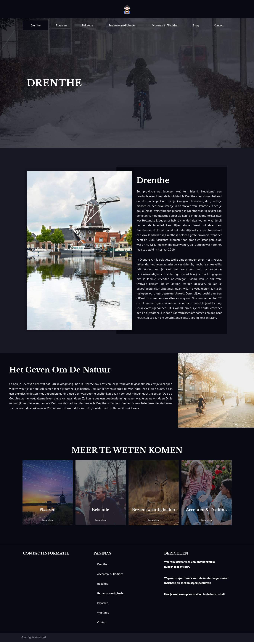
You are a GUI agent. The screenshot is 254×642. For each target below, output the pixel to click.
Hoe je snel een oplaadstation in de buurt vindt (194, 594)
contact (219, 25)
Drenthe (35, 25)
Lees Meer (47, 520)
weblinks (103, 612)
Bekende (87, 25)
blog (196, 25)
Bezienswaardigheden (122, 25)
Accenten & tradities (165, 25)
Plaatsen (61, 25)
